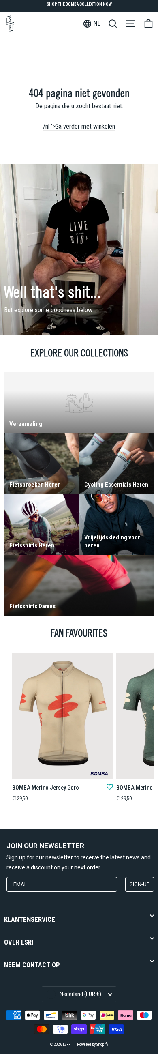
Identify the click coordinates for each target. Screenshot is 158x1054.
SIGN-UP (139, 884)
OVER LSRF (19, 942)
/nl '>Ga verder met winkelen (79, 126)
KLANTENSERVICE (29, 919)
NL (96, 23)
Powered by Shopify (92, 1044)
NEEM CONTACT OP (32, 965)
